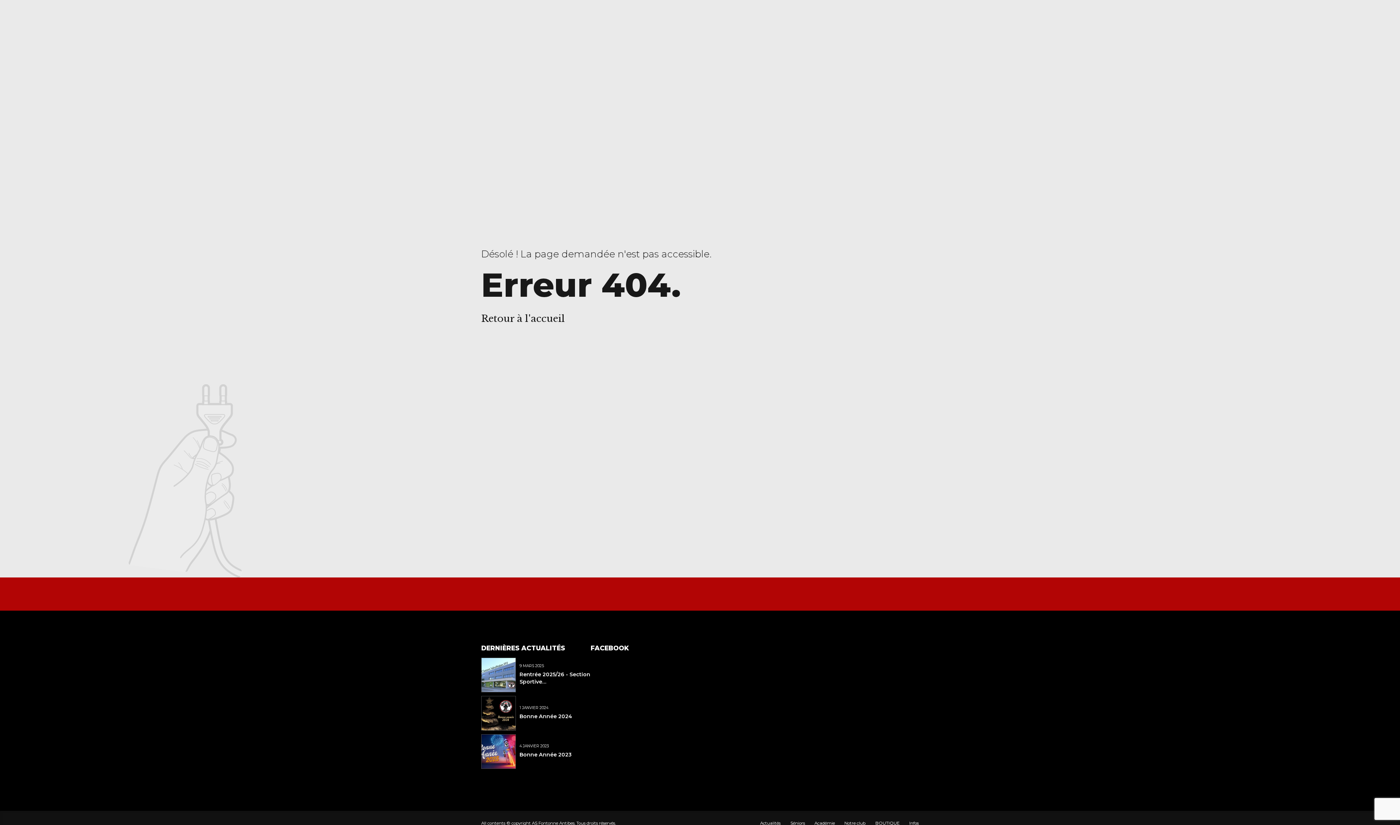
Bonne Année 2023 (546, 754)
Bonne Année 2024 (546, 716)
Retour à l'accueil (523, 318)
